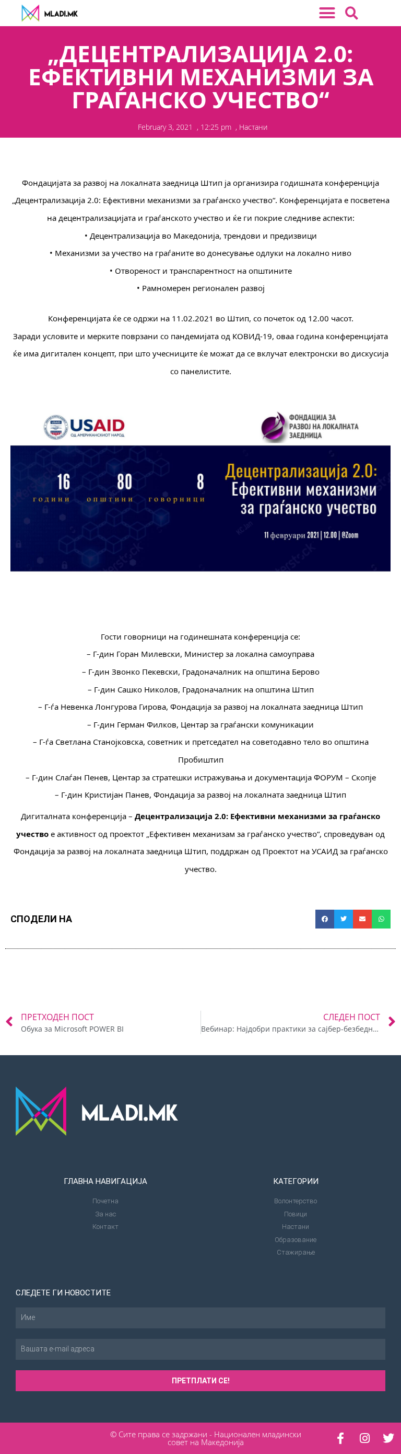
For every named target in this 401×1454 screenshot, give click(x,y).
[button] (327, 13)
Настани (253, 127)
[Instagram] (364, 1438)
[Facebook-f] (340, 1438)
